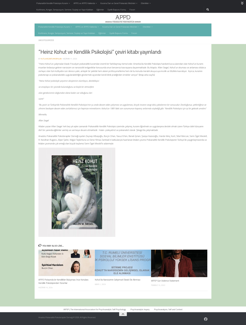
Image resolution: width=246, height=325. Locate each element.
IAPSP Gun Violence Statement (165, 280)
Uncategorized (46, 40)
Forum (132, 9)
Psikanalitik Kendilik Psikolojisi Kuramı (52, 3)
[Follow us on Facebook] (206, 319)
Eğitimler (100, 9)
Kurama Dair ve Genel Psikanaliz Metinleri (117, 3)
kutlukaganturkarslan (51, 58)
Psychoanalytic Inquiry (140, 309)
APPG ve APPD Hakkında (84, 3)
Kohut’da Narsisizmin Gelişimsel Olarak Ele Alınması (117, 279)
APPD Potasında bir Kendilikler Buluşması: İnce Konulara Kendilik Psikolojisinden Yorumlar (63, 281)
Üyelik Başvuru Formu (116, 9)
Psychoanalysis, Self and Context (168, 309)
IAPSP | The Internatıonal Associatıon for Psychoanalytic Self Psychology (95, 309)
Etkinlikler (145, 3)
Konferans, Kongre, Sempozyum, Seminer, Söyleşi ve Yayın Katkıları (64, 9)
